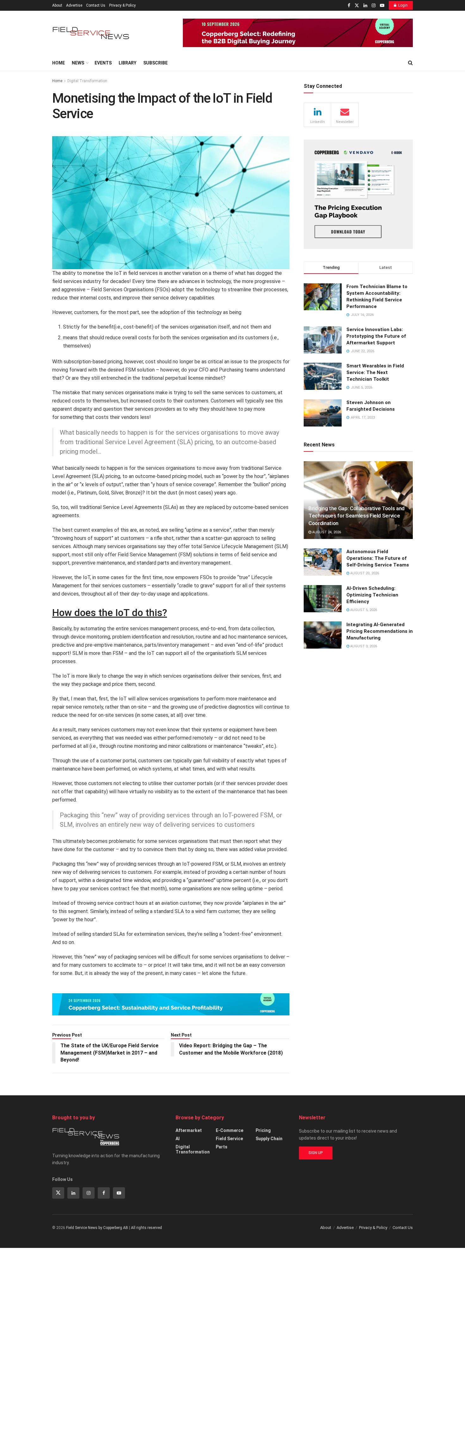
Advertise (74, 5)
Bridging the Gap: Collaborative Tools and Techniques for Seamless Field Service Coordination (356, 516)
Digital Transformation (87, 81)
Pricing (263, 1130)
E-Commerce (229, 1130)
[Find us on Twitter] (357, 5)
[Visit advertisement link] (298, 33)
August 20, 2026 (364, 573)
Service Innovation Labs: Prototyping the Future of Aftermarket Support (376, 336)
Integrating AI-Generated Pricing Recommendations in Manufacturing (379, 631)
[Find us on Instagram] (373, 5)
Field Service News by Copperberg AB (97, 1227)
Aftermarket (189, 1130)
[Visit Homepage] (91, 33)
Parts (221, 1146)
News (78, 62)
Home (58, 62)
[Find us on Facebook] (349, 5)
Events (103, 62)
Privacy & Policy (122, 5)
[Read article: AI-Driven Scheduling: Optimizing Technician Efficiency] (323, 598)
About (57, 5)
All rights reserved (146, 1227)
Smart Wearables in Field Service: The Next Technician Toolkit (375, 372)
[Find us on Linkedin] (73, 1193)
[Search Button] (410, 63)
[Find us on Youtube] (382, 5)
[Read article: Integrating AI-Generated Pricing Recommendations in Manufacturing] (323, 635)
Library (127, 62)
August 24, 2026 (326, 532)
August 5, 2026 (363, 610)
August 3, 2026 (363, 646)
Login (403, 5)
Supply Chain (269, 1138)
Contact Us (95, 5)
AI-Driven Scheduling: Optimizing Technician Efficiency (372, 594)
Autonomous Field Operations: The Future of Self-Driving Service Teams (377, 558)
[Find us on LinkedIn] (365, 5)
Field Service (229, 1138)
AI (178, 1138)
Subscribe (155, 62)
